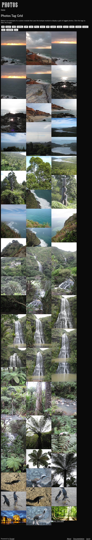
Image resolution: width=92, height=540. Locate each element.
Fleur (36, 27)
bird (14, 27)
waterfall (9, 30)
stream (78, 27)
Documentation (78, 539)
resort (66, 27)
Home (3, 10)
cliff (26, 27)
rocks (72, 27)
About (69, 539)
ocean (59, 27)
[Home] (10, 4)
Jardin (53, 27)
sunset (85, 27)
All (3, 27)
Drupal (12, 539)
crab (31, 27)
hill (48, 27)
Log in (88, 539)
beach (8, 27)
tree (3, 30)
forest (42, 27)
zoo (16, 30)
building (20, 27)
